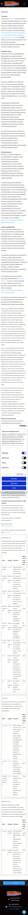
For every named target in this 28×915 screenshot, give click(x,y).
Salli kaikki (14, 478)
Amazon (10, 726)
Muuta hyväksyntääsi (7, 526)
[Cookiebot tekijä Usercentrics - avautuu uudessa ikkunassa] (19, 426)
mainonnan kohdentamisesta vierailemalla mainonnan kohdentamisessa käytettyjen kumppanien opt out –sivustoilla (13, 35)
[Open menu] (24, 4)
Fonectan (12, 18)
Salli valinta (14, 483)
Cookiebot (7, 533)
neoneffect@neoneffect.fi (15, 907)
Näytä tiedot (20, 474)
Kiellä (14, 488)
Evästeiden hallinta (14, 909)
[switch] (24, 458)
